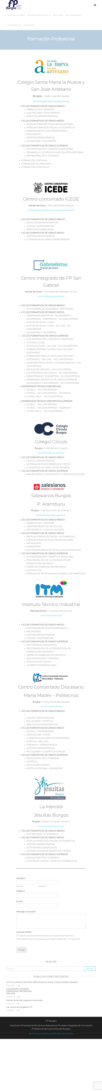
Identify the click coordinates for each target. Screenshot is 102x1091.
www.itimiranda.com (51, 615)
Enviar (21, 950)
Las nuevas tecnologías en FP (19, 1007)
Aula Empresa (73, 15)
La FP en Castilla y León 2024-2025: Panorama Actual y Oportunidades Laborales (42, 982)
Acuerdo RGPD (24, 932)
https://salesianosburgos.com (51, 515)
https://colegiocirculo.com (51, 452)
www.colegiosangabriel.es (51, 296)
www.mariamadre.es (51, 706)
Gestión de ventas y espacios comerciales (24, 1000)
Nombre (21, 878)
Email (19, 901)
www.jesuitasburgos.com (51, 826)
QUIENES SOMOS (16, 15)
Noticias (58, 15)
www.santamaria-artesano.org (51, 101)
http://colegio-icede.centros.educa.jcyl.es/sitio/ (51, 210)
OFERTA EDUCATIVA (37, 15)
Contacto (29, 25)
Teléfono (20, 891)
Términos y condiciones (41, 1033)
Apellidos (42, 886)
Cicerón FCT (14, 25)
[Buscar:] (51, 968)
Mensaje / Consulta (26, 911)
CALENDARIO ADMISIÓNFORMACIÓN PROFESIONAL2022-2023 (19, 991)
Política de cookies (63, 1033)
